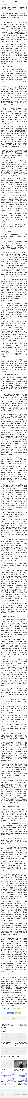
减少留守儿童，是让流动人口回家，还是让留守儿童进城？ (21, 1026)
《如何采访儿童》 (5, 1069)
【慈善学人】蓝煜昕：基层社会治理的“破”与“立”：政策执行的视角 (7, 1026)
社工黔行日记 (17, 1056)
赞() (17, 9)
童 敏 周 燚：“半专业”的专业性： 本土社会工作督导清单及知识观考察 (7, 1083)
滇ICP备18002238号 (14, 1095)
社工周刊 (14, 2)
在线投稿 (12, 1094)
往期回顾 (22, 1094)
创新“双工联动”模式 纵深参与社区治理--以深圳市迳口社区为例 (20, 1044)
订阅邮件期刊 (17, 1094)
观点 (2, 4)
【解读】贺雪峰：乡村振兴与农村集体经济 (14, 8)
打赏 (17, 1013)
